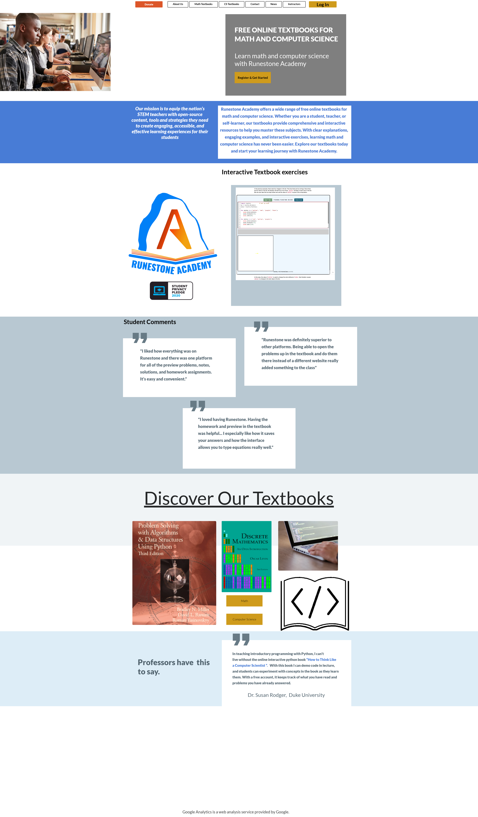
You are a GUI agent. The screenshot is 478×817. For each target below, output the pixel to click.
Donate (149, 4)
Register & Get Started (253, 77)
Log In (323, 4)
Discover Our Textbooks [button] (239, 498)
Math (244, 601)
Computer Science (244, 619)
